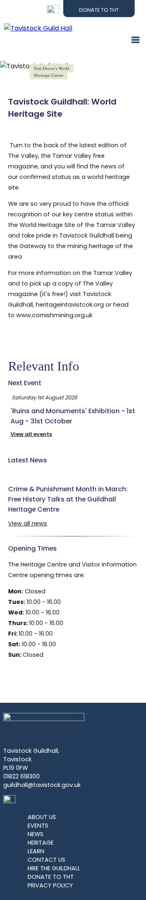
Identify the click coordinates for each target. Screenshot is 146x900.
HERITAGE (41, 843)
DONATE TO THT (51, 877)
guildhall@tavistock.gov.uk (42, 785)
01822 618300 (21, 776)
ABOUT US (42, 817)
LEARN (36, 851)
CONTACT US (46, 860)
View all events (31, 434)
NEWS (35, 834)
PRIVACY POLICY (50, 885)
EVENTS (38, 826)
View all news (27, 523)
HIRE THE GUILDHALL (54, 868)
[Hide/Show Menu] (132, 41)
